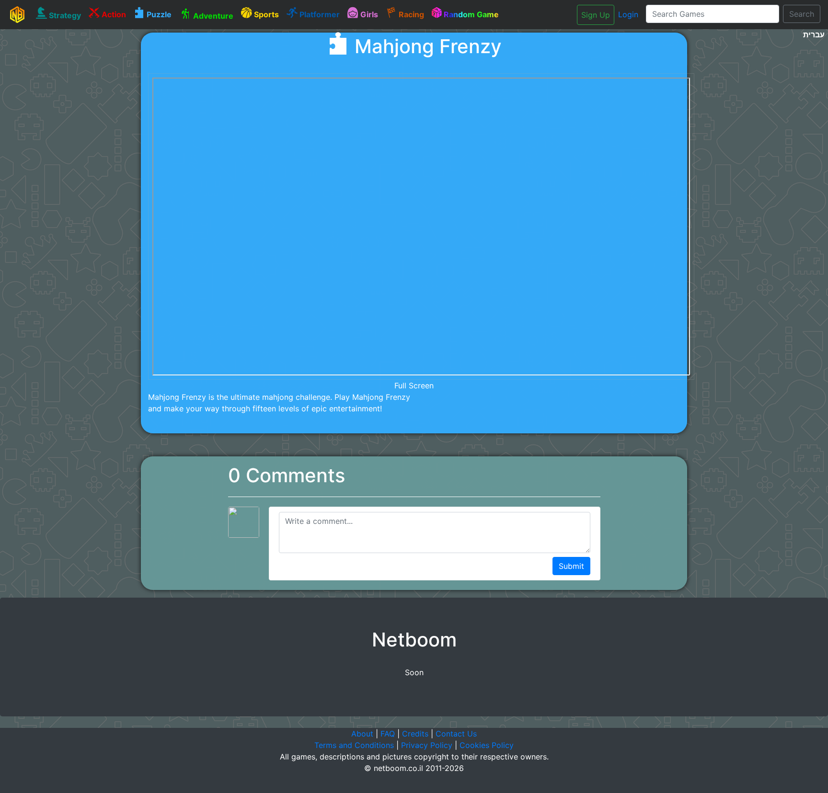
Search (801, 14)
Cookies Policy (487, 745)
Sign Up (595, 15)
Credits (415, 733)
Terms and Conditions (354, 745)
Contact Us (456, 733)
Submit (571, 566)
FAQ (387, 733)
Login (628, 14)
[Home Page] (17, 14)
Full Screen (414, 385)
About (362, 733)
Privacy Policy (426, 745)
